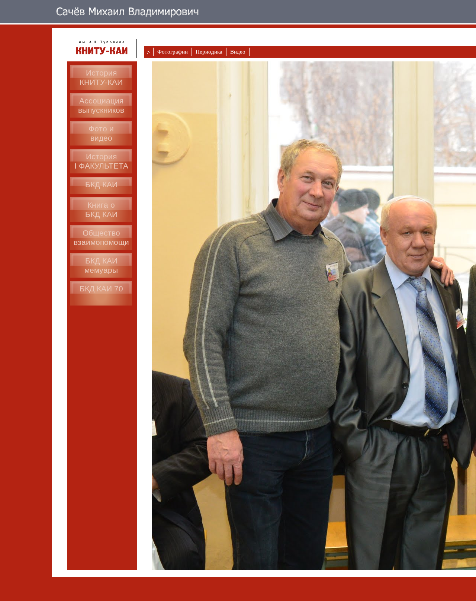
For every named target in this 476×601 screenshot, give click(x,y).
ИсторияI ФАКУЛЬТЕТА (101, 161)
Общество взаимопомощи (101, 237)
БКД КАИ (101, 184)
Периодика (209, 52)
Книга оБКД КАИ (101, 209)
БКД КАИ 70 (101, 288)
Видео (237, 52)
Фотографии (172, 52)
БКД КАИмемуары (101, 265)
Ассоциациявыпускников (101, 105)
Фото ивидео (101, 133)
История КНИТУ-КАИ (101, 77)
